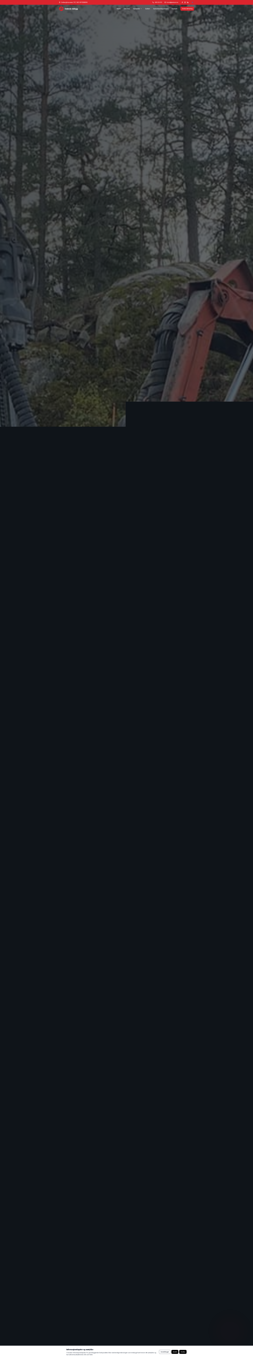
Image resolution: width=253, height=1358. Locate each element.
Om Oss (127, 9)
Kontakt (174, 9)
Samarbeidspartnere (161, 9)
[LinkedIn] (188, 2)
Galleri (147, 9)
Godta (183, 1352)
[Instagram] (185, 2)
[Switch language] (192, 2)
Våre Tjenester (137, 687)
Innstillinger (165, 1352)
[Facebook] (182, 2)
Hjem (119, 9)
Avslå (175, 1352)
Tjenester (136, 9)
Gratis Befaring (187, 8)
